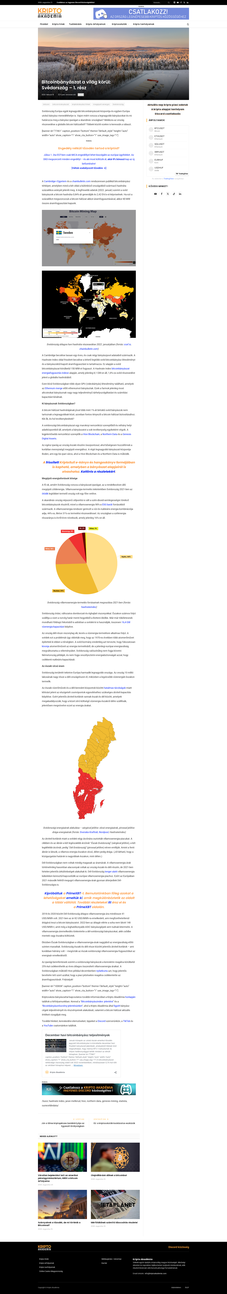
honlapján (130, 997)
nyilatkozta (102, 970)
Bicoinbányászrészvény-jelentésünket (62, 1005)
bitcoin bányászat (61, 104)
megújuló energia (101, 104)
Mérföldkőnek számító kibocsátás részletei (114, 1222)
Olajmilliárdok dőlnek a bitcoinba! (109, 1175)
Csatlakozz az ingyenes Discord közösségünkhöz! (76, 2)
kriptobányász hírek (81, 104)
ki (80, 898)
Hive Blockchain (91, 434)
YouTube (48, 1025)
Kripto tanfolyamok (143, 24)
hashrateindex (88, 607)
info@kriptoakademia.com (155, 1273)
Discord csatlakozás (167, 113)
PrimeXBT (73, 893)
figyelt (117, 1005)
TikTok (126, 1021)
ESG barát (107, 504)
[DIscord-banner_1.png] (141, 19)
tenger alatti (111, 871)
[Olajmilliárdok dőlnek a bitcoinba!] (115, 1157)
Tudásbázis (75, 24)
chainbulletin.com (81, 181)
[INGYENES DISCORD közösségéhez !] (89, 1094)
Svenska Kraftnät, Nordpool (94, 832)
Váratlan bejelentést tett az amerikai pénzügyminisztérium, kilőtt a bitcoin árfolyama (58, 1178)
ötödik (45, 493)
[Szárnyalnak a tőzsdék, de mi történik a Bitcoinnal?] (62, 1204)
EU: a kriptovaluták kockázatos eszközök (114, 1123)
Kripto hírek (58, 24)
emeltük (72, 898)
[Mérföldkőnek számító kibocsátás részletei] (115, 1204)
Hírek (81, 95)
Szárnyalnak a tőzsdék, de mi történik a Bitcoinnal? (59, 1224)
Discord (101, 1021)
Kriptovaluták (119, 24)
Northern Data (109, 434)
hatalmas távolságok (115, 687)
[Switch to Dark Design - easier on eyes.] (187, 24)
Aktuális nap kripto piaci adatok (168, 104)
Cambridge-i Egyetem (55, 181)
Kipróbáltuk (53, 893)
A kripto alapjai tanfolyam (167, 109)
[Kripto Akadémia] (50, 13)
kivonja (45, 646)
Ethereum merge (54, 388)
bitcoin (46, 104)
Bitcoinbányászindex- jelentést (97, 1001)
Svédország (118, 104)
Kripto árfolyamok (95, 24)
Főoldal (44, 24)
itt (109, 902)
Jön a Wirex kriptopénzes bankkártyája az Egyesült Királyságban (63, 1125)
